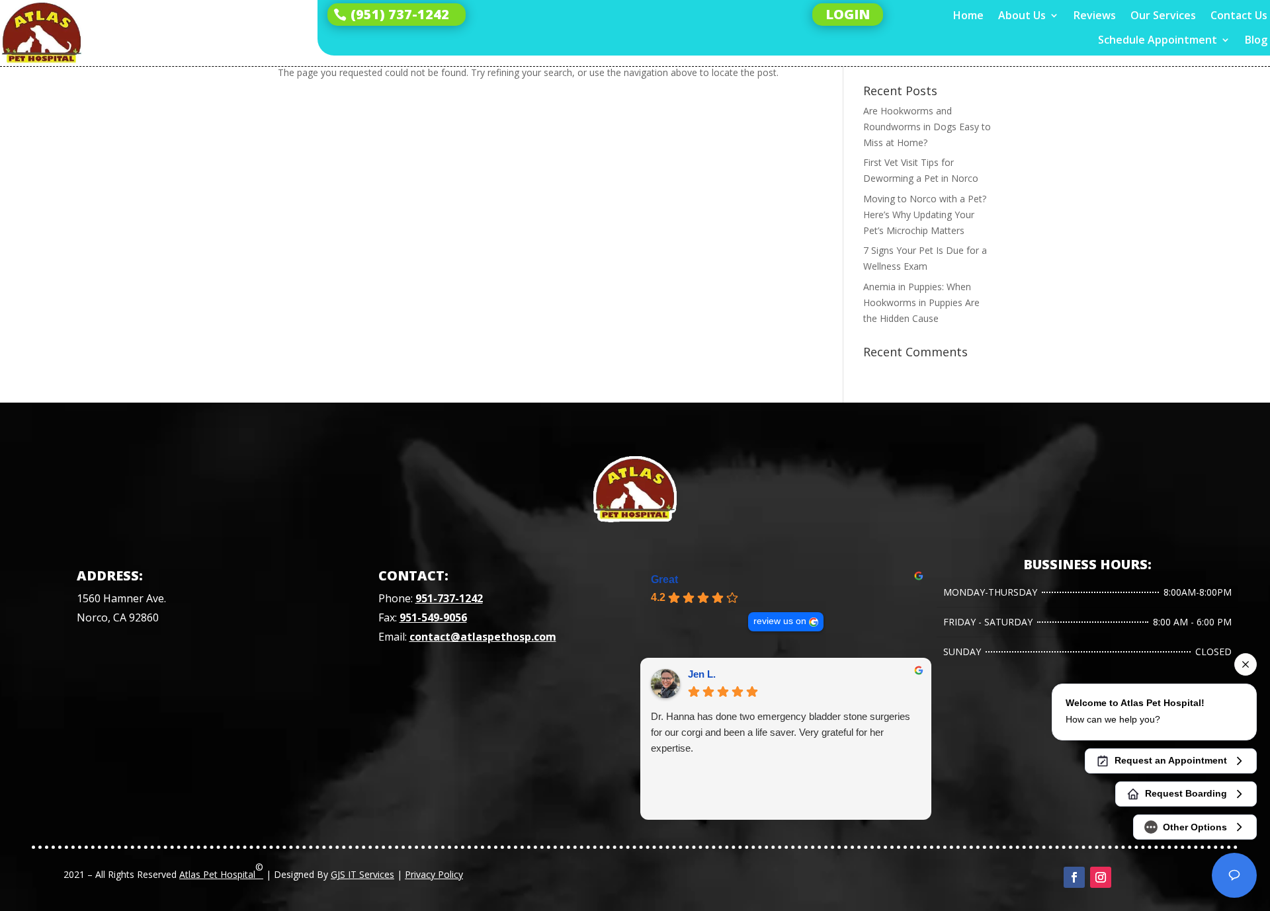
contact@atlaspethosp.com (482, 636)
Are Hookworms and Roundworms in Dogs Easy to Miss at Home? (927, 126)
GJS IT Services (362, 874)
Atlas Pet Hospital (221, 871)
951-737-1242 (449, 598)
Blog (1256, 40)
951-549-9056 (433, 617)
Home (968, 15)
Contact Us (1238, 15)
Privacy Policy (434, 874)
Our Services (1163, 15)
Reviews (1095, 15)
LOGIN (848, 14)
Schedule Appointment (1157, 40)
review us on (779, 621)
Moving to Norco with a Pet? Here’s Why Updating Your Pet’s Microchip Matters (924, 214)
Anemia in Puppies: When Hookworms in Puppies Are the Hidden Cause (921, 302)
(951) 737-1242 (400, 14)
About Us (1022, 15)
